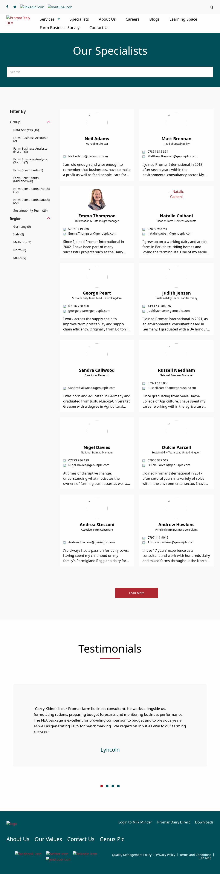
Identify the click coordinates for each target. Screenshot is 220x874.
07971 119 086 (158, 383)
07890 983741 (157, 229)
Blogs (154, 19)
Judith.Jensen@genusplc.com (169, 311)
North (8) (19, 250)
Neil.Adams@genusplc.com (88, 156)
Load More (136, 593)
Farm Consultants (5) (28, 170)
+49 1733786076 (159, 306)
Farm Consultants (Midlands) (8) (26, 179)
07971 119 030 (78, 229)
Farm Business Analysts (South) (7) (30, 160)
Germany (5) (22, 226)
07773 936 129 (78, 460)
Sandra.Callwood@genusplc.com (91, 388)
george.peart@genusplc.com (89, 311)
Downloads (204, 822)
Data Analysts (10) (26, 130)
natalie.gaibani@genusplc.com (170, 233)
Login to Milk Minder (135, 822)
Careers (132, 19)
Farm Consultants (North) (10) (31, 190)
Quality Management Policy (131, 854)
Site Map (205, 857)
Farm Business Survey (59, 27)
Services (47, 19)
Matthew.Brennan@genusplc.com (172, 156)
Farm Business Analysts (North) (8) (30, 150)
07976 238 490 (78, 306)
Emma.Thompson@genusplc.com (92, 233)
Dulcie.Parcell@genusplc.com (169, 465)
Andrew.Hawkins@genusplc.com (171, 542)
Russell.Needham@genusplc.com (172, 388)
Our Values (48, 839)
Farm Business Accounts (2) (30, 139)
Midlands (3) (22, 242)
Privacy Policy (165, 854)
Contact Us (99, 27)
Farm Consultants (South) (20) (31, 201)
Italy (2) (18, 234)
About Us (107, 19)
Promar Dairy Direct (173, 822)
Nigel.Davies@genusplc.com (88, 465)
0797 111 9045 (158, 537)
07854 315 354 (158, 151)
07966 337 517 (158, 460)
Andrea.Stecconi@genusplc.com (91, 542)
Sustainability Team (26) (30, 210)
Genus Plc (112, 839)
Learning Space (183, 19)
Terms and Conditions (195, 854)
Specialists (79, 19)
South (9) (19, 258)
